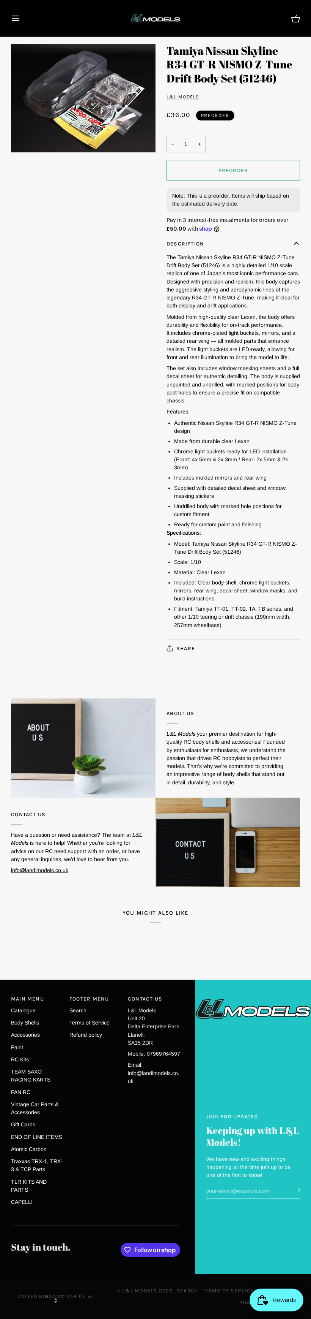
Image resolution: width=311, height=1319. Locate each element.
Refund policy (85, 1035)
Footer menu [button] (89, 999)
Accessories (25, 1035)
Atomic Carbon (29, 1149)
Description (185, 244)
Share (185, 648)
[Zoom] (83, 98)
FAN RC (20, 1092)
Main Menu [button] (27, 999)
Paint (17, 1047)
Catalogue (23, 1010)
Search (77, 1010)
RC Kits (20, 1059)
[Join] (293, 1190)
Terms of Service (89, 1023)
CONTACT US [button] (145, 999)
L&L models (182, 97)
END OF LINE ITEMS (36, 1137)
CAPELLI (22, 1202)
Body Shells (25, 1023)
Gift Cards (23, 1124)
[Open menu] (22, 18)
